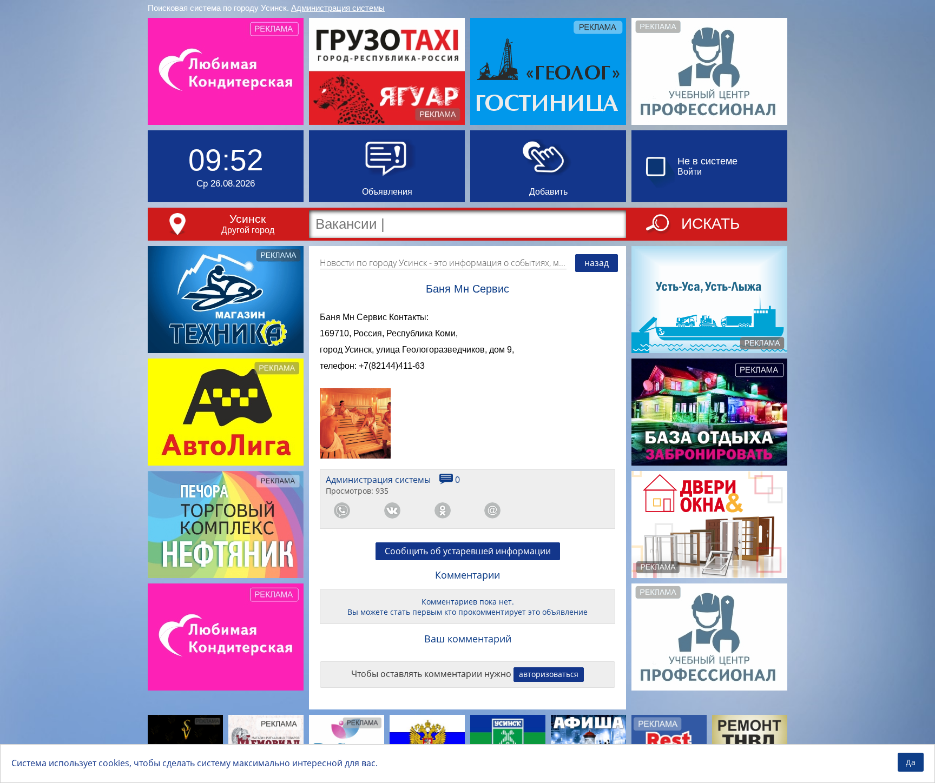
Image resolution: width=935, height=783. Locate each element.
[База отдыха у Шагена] (709, 412)
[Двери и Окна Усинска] (709, 524)
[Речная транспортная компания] (709, 299)
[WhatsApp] (342, 510)
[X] (593, 510)
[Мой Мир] (492, 510)
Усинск (247, 219)
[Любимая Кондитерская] (226, 71)
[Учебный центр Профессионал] (709, 71)
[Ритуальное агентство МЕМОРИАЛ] (266, 740)
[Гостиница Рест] (669, 740)
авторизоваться (548, 674)
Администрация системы (338, 8)
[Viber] (543, 510)
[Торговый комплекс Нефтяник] (225, 524)
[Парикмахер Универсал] (185, 740)
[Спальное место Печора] (346, 740)
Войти (689, 171)
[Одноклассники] (442, 510)
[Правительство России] (427, 740)
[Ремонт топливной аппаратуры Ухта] (749, 740)
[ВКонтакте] (392, 510)
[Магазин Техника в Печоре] (225, 299)
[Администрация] (507, 740)
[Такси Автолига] (225, 412)
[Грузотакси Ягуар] (387, 71)
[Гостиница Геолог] (548, 71)
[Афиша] (588, 740)
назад (596, 263)
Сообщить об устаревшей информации (468, 551)
